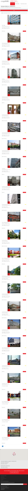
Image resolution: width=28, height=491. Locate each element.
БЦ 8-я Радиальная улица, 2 (5, 401)
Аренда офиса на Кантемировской (5, 462)
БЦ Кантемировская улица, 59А (6, 132)
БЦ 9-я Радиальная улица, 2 (5, 437)
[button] (9, 20)
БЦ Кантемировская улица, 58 (6, 43)
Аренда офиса (12, 3)
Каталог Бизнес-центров (3, 478)
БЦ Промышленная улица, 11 (5, 150)
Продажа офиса (17, 3)
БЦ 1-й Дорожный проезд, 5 (5, 419)
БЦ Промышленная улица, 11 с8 (6, 365)
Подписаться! (25, 484)
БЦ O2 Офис (3, 25)
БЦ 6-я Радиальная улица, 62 (5, 222)
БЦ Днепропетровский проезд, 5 (6, 186)
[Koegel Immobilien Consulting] (4, 1)
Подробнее (24, 120)
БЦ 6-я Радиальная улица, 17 (5, 347)
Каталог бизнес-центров (24, 3)
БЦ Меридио (3, 168)
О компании (2, 479)
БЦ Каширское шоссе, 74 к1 (5, 383)
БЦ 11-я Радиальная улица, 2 (5, 258)
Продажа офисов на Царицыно (4, 467)
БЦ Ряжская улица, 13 (4, 240)
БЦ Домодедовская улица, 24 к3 (6, 204)
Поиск (14, 10)
